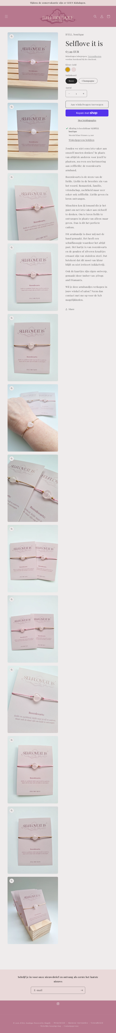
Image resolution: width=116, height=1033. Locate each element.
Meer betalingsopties (87, 120)
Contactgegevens (71, 1026)
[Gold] (68, 69)
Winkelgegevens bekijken (81, 140)
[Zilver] (74, 69)
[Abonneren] (81, 990)
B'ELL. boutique (27, 1023)
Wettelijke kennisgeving (50, 1026)
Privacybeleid (59, 1023)
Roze (71, 80)
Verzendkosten (94, 56)
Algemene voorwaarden (78, 1023)
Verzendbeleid (97, 1023)
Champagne (88, 80)
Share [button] (71, 309)
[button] (6, 16)
